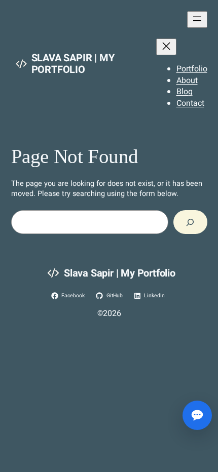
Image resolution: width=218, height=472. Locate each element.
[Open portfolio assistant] (197, 415)
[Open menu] (197, 19)
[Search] (190, 222)
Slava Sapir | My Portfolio (73, 64)
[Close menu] (166, 46)
